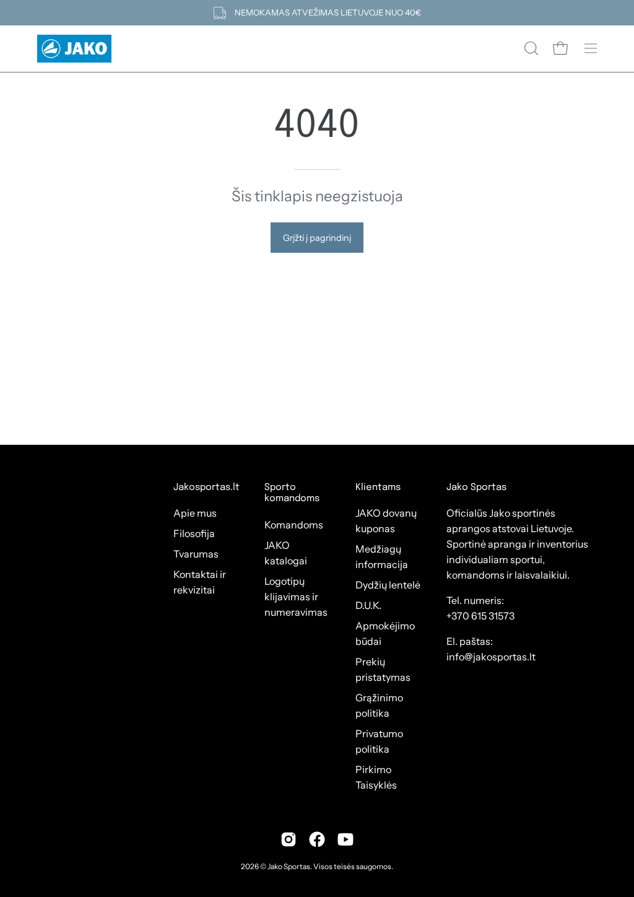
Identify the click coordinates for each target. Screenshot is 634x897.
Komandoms (293, 525)
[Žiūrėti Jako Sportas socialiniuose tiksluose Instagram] (288, 839)
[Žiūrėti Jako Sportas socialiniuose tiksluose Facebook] (317, 839)
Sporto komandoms (291, 493)
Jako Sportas (288, 866)
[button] (530, 48)
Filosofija (194, 533)
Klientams (378, 487)
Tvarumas (196, 554)
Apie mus (195, 513)
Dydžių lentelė (387, 585)
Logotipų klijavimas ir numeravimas (296, 596)
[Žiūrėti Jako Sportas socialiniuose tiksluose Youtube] (345, 839)
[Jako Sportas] (74, 49)
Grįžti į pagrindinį (317, 237)
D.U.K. (368, 605)
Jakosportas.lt (206, 487)
